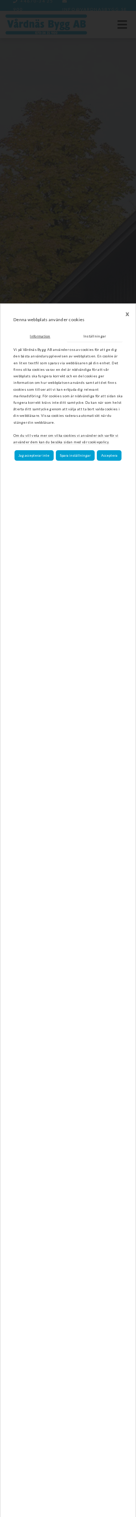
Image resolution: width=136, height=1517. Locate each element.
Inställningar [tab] (94, 336)
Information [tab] (40, 336)
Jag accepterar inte (33, 455)
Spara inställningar (75, 455)
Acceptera (109, 455)
